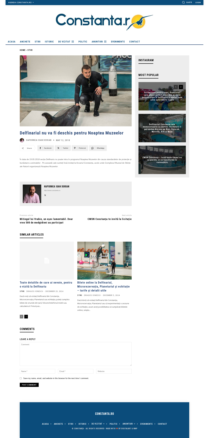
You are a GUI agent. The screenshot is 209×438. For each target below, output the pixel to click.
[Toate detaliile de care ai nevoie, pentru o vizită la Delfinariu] (47, 261)
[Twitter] (45, 195)
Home (22, 50)
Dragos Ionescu (34, 291)
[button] (187, 2)
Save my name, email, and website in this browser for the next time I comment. (56, 378)
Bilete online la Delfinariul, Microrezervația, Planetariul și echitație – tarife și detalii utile (103, 286)
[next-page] (26, 316)
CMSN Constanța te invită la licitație (110, 219)
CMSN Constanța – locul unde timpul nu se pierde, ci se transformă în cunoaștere (162, 159)
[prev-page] (21, 316)
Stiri (30, 50)
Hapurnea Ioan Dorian (38, 140)
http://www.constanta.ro (52, 190)
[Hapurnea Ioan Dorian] (22, 140)
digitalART (126, 428)
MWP (135, 428)
